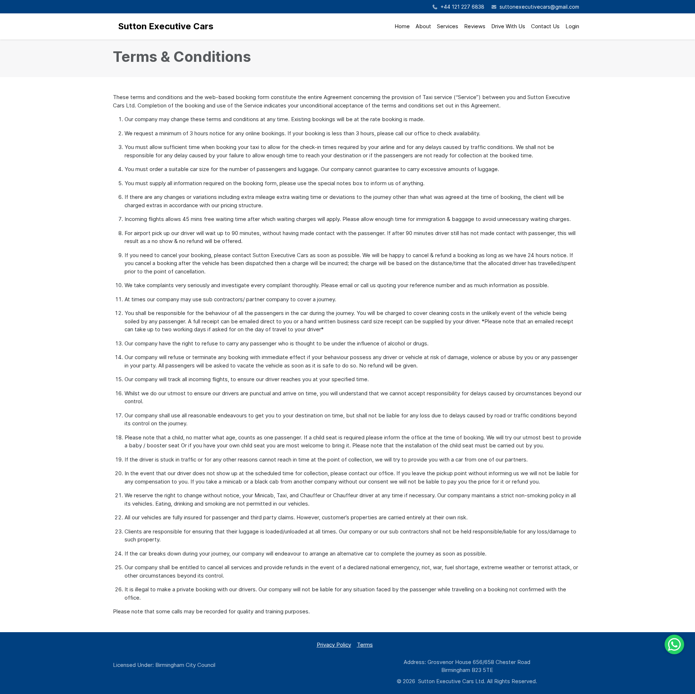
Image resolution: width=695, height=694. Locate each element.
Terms (365, 644)
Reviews (474, 26)
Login (572, 26)
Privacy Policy (334, 644)
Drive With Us (508, 26)
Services (447, 26)
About (423, 26)
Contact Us (545, 26)
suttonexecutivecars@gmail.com (539, 7)
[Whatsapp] (674, 644)
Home (402, 26)
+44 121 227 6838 (461, 7)
